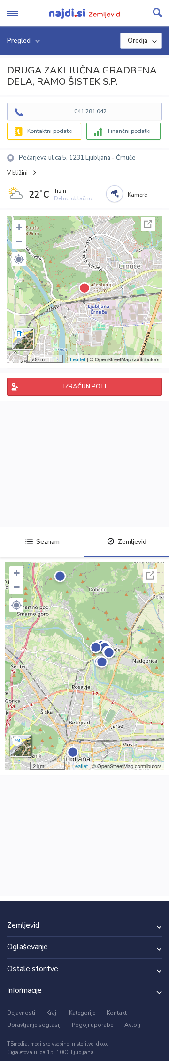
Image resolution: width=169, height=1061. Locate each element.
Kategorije (82, 1013)
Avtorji (133, 1025)
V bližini (17, 172)
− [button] (19, 241)
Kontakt (117, 1013)
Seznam (48, 541)
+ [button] (19, 227)
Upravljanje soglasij (34, 1025)
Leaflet (77, 359)
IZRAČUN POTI (84, 386)
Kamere (137, 194)
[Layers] (23, 339)
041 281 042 (90, 111)
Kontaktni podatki (50, 131)
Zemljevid (132, 541)
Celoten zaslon (148, 224)
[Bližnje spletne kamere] (114, 193)
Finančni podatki (129, 131)
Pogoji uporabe (92, 1025)
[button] (19, 259)
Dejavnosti (21, 1013)
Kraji (52, 1013)
